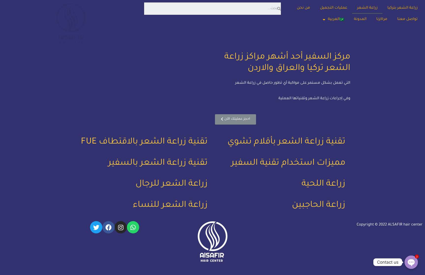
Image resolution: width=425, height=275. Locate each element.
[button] (235, 119)
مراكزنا (381, 19)
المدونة (360, 19)
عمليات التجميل (333, 8)
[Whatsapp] (133, 227)
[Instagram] (121, 227)
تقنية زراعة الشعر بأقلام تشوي (286, 142)
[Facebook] (108, 227)
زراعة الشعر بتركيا (402, 8)
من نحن (303, 8)
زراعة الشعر (367, 8)
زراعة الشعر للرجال (172, 184)
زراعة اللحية (323, 184)
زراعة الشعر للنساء (170, 205)
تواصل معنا (407, 19)
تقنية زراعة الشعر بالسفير (158, 163)
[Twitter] (96, 227)
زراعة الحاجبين (318, 205)
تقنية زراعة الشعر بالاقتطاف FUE (144, 142)
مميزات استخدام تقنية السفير (288, 163)
